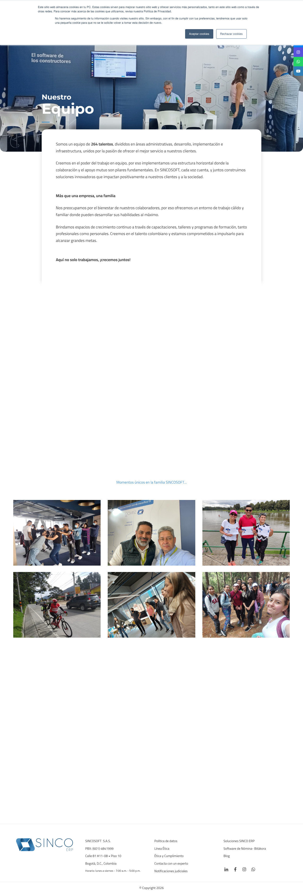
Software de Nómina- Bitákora (245, 849)
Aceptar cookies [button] (199, 34)
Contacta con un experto (171, 864)
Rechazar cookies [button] (231, 34)
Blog (226, 856)
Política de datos (165, 841)
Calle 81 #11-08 (96, 856)
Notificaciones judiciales (171, 871)
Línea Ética (161, 849)
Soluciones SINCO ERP (239, 841)
